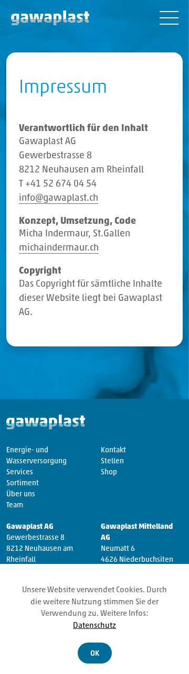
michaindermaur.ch (59, 248)
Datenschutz (94, 626)
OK (94, 654)
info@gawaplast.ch (58, 198)
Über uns (20, 494)
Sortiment (22, 483)
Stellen (112, 461)
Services (19, 472)
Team (14, 505)
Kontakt (113, 450)
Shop (109, 472)
